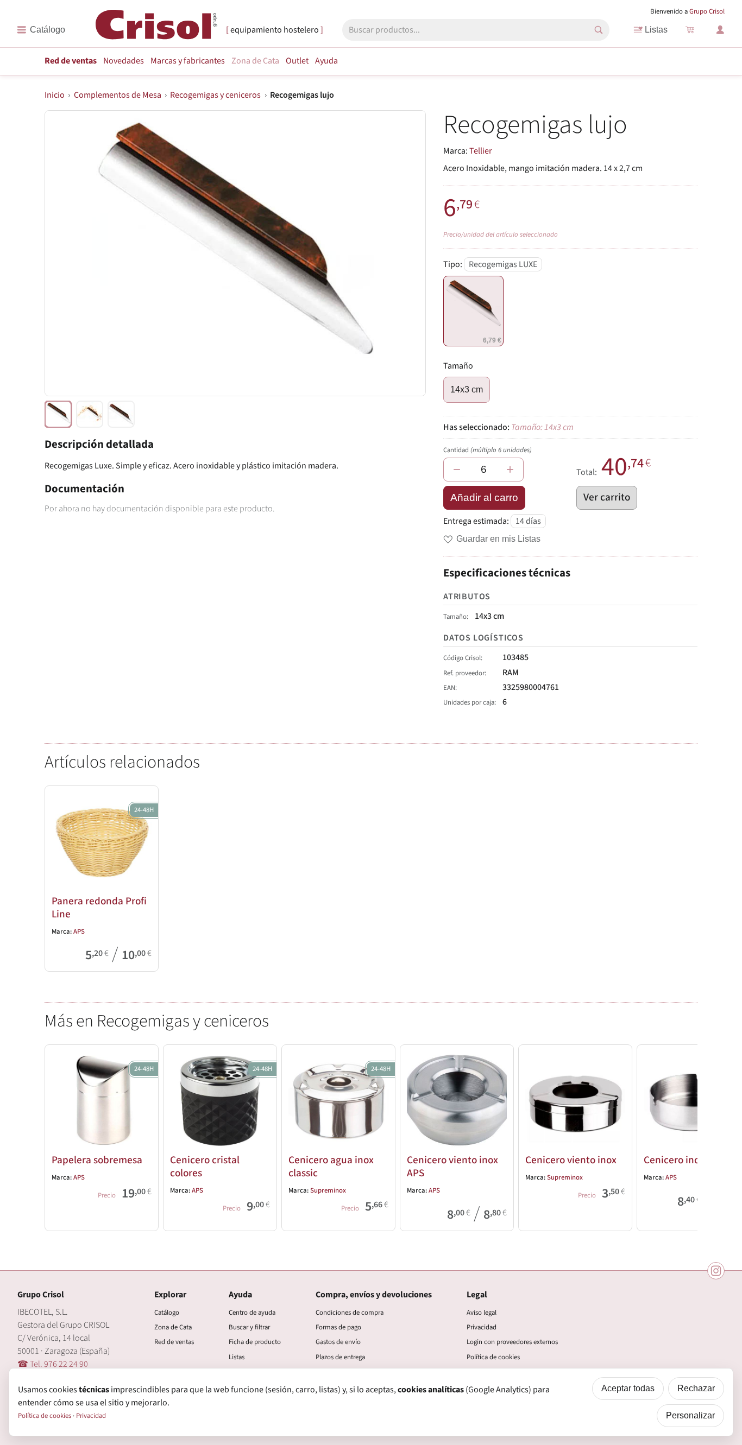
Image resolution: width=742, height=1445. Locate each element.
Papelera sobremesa (97, 1160)
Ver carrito (606, 497)
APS (79, 931)
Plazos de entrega (340, 1357)
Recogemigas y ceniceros (215, 95)
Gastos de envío (338, 1342)
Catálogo (166, 1312)
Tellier (480, 151)
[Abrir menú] (41, 30)
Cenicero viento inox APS (452, 1166)
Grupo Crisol (707, 11)
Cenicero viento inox (571, 1160)
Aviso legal (481, 1312)
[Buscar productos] (598, 30)
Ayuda (326, 61)
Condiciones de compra (349, 1312)
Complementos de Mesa (117, 95)
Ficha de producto (255, 1342)
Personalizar (690, 1415)
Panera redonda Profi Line (99, 907)
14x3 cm (466, 389)
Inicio (55, 95)
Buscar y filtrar (249, 1327)
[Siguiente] (684, 1136)
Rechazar (696, 1388)
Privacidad (481, 1327)
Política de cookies (493, 1357)
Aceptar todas (628, 1388)
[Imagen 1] (89, 414)
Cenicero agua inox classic (331, 1166)
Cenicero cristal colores (205, 1166)
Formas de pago (338, 1327)
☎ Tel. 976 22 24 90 (52, 1364)
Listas (656, 29)
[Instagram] (716, 1270)
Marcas (187, 61)
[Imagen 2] (121, 414)
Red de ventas (71, 61)
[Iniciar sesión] (720, 30)
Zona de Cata (255, 61)
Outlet (297, 61)
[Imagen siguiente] (404, 253)
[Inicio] (156, 29)
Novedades (123, 61)
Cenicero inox (674, 1160)
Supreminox (328, 1190)
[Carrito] (690, 30)
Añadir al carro (484, 497)
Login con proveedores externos (512, 1342)
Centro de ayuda (252, 1312)
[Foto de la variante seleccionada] (58, 414)
